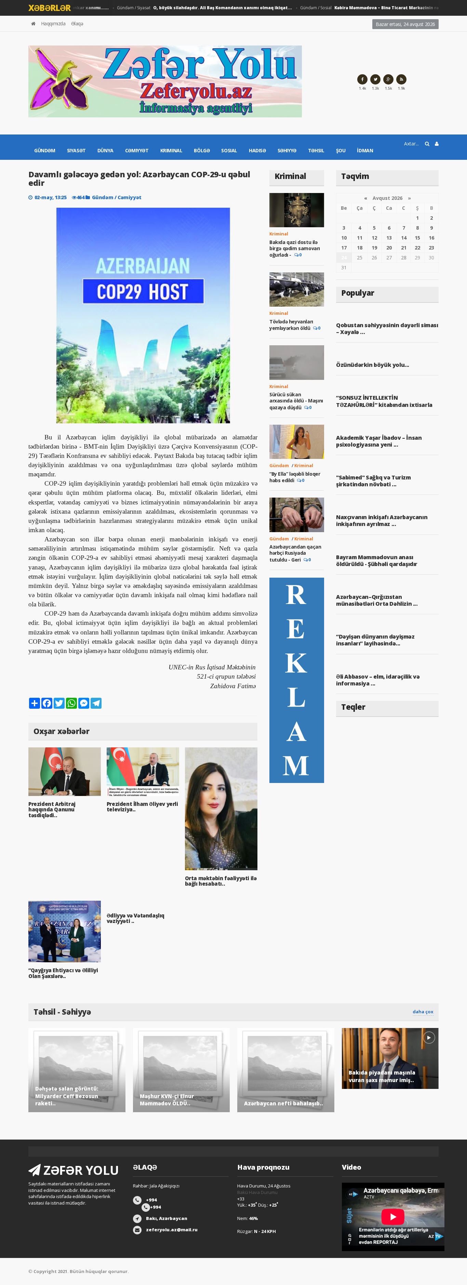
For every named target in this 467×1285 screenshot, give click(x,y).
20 (389, 247)
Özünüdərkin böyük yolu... (372, 365)
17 (344, 247)
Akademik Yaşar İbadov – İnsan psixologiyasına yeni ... (379, 441)
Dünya (105, 150)
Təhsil (316, 150)
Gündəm (44, 150)
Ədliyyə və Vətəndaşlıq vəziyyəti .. (135, 918)
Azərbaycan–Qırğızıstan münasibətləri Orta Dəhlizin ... (377, 600)
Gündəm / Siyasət (189, 8)
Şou (341, 150)
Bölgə (202, 150)
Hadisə (257, 150)
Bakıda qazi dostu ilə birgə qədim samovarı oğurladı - (294, 248)
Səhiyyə (287, 150)
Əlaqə (77, 23)
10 (344, 237)
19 (374, 247)
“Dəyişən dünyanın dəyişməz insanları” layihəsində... (375, 640)
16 (431, 237)
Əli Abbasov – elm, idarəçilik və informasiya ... (377, 680)
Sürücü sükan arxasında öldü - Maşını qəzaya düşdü (296, 400)
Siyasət (76, 150)
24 (344, 257)
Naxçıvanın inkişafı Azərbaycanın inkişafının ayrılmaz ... (381, 520)
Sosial (229, 150)
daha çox (423, 1011)
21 (403, 247)
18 (359, 247)
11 (359, 237)
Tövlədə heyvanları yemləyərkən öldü (291, 324)
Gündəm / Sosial (373, 8)
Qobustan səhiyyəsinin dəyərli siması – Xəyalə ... (387, 328)
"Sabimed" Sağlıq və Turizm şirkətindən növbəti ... (373, 481)
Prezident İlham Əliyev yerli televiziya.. (142, 806)
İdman (365, 150)
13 (389, 237)
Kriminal (171, 150)
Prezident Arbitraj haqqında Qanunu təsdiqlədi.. (52, 809)
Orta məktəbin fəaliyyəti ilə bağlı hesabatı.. (221, 881)
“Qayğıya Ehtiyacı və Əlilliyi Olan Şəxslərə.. (63, 973)
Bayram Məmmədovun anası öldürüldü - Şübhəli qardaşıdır (376, 560)
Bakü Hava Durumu (257, 1192)
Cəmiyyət (137, 150)
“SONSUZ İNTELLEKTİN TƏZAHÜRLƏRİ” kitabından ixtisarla (384, 401)
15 (417, 237)
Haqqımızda (53, 23)
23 (431, 247)
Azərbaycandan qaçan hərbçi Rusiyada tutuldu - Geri (295, 553)
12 (374, 237)
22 (417, 247)
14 (403, 237)
